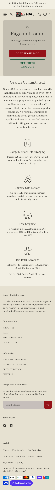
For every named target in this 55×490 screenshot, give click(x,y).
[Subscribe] (48, 405)
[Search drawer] (39, 14)
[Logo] (25, 14)
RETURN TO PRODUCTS (27, 64)
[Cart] (50, 14)
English (6, 443)
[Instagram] (4, 425)
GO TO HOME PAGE (27, 53)
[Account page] (11, 14)
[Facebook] (11, 425)
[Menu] (5, 14)
